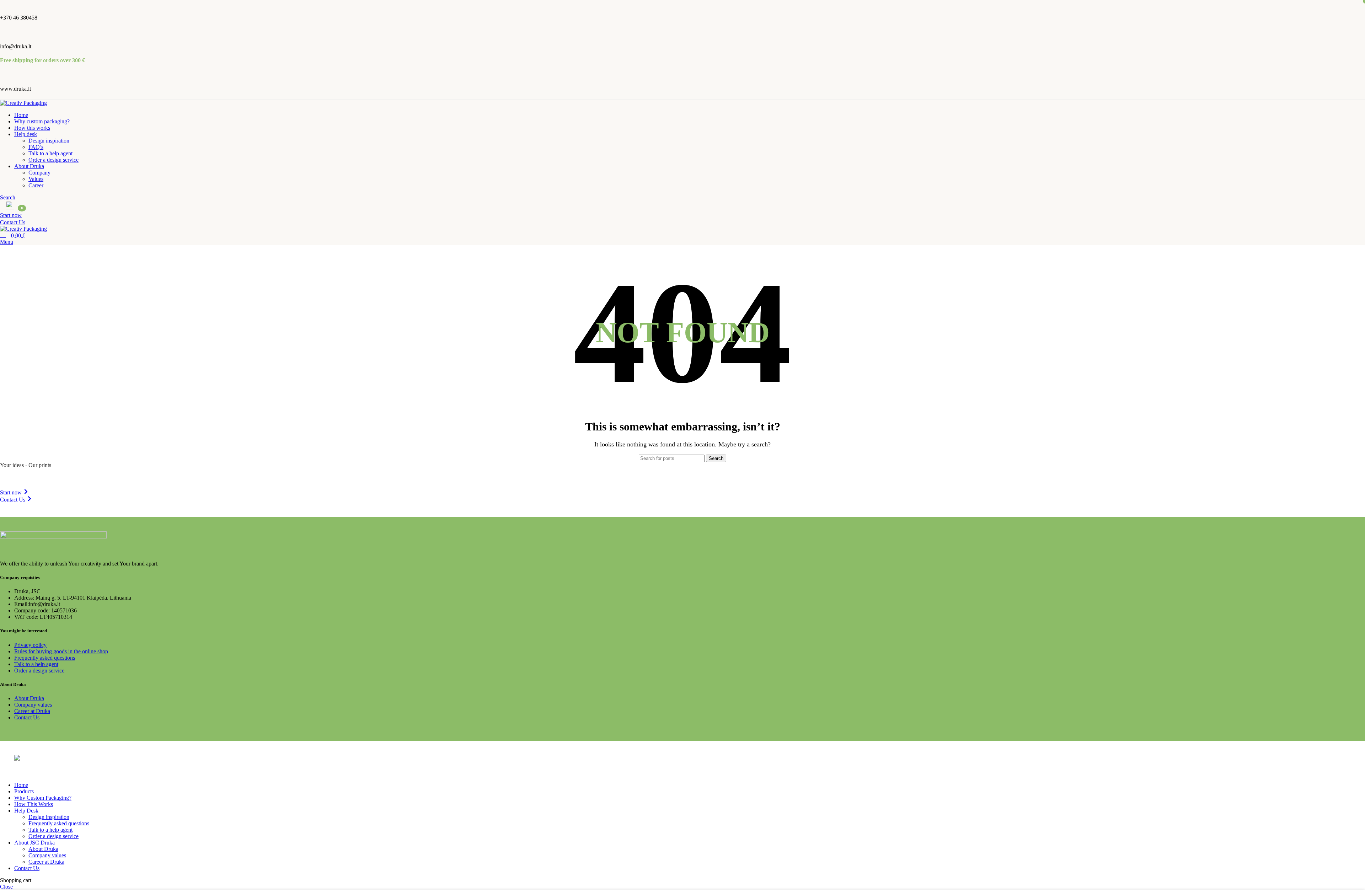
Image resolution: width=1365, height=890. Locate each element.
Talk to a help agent (50, 153)
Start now (11, 215)
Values (35, 179)
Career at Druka (32, 711)
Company (39, 173)
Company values (33, 705)
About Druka (29, 698)
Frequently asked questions (44, 658)
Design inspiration (48, 141)
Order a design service (53, 160)
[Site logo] (23, 103)
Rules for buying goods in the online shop (61, 651)
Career (35, 185)
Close (6, 887)
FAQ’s (35, 147)
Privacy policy (30, 645)
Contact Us (12, 222)
